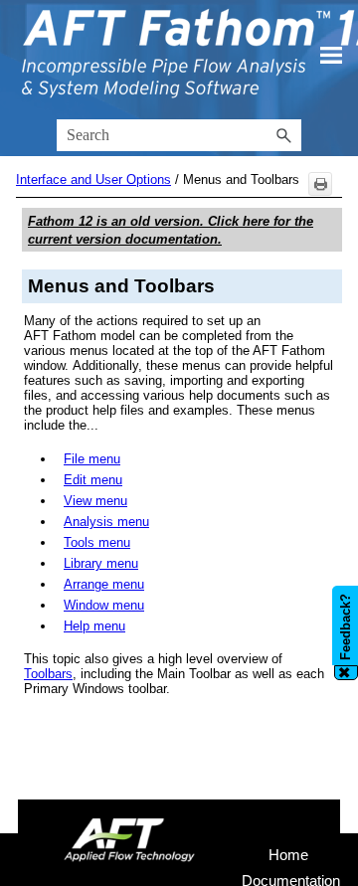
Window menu (104, 605)
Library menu (101, 563)
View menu (95, 500)
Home (288, 855)
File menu (92, 458)
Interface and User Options (93, 179)
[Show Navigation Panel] (331, 55)
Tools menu (97, 542)
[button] (283, 135)
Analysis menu (106, 521)
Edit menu (93, 479)
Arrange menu (104, 584)
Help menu (94, 626)
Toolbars (48, 673)
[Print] (320, 184)
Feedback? (345, 627)
